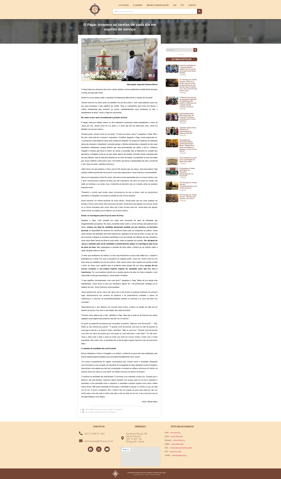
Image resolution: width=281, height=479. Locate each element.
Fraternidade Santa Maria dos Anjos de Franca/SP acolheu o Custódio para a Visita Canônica (187, 117)
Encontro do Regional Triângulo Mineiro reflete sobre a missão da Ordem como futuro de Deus (187, 69)
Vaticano (113, 412)
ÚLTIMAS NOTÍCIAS (181, 59)
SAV (174, 5)
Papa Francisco (104, 412)
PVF (182, 5)
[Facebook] (90, 449)
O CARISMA (137, 5)
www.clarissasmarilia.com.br (181, 448)
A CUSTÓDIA (124, 5)
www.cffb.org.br (177, 436)
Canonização (89, 412)
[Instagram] (99, 449)
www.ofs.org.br (175, 452)
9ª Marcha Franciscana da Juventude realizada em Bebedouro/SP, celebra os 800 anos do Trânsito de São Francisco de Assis (187, 102)
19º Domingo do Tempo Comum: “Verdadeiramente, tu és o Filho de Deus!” (188, 185)
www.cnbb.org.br (177, 444)
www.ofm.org (175, 433)
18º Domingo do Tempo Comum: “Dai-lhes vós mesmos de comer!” (188, 196)
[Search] (199, 11)
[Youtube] (107, 449)
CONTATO (192, 5)
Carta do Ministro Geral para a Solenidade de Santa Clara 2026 (187, 159)
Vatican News (152, 402)
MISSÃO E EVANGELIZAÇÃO (158, 5)
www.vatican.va (179, 440)
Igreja (96, 412)
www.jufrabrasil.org (179, 455)
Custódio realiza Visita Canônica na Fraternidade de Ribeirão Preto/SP (187, 130)
